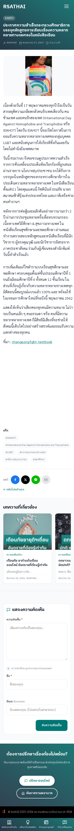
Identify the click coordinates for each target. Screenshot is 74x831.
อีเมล (16, 701)
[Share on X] (25, 479)
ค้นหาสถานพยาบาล (39, 793)
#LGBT (9, 452)
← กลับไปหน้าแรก (13, 489)
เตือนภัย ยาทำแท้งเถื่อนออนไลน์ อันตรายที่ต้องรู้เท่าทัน (27, 563)
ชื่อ (9, 676)
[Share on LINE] (35, 479)
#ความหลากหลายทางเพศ (33, 452)
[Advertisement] (37, 385)
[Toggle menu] (66, 6)
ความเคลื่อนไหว (14, 555)
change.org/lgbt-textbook (32, 341)
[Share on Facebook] (15, 479)
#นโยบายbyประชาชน (16, 459)
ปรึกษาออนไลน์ (39, 780)
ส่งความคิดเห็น (52, 725)
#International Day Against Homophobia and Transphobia (37, 445)
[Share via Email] (46, 479)
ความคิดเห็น (15, 619)
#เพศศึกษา (39, 459)
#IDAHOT (11, 438)
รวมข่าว (9, 18)
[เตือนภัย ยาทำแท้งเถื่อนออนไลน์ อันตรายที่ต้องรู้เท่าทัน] (27, 531)
